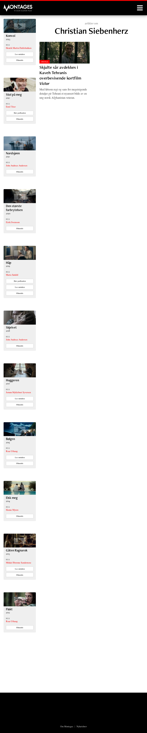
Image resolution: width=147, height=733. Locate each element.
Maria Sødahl (12, 274)
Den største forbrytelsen (14, 208)
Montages (9, 6)
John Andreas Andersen (16, 165)
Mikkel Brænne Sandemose (18, 562)
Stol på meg (14, 94)
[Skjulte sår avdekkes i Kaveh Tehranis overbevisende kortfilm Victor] (64, 53)
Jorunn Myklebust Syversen (18, 392)
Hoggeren (12, 380)
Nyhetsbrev (82, 726)
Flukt (9, 609)
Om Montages (66, 726)
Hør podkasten (20, 113)
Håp (8, 263)
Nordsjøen (13, 153)
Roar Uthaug (12, 451)
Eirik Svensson (13, 222)
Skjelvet (11, 327)
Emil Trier (11, 106)
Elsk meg (12, 498)
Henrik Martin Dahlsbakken (18, 48)
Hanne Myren (12, 509)
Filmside (19, 60)
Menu (139, 8)
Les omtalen (20, 54)
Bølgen (10, 439)
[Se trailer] (20, 32)
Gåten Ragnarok (17, 550)
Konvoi (10, 36)
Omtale (44, 61)
